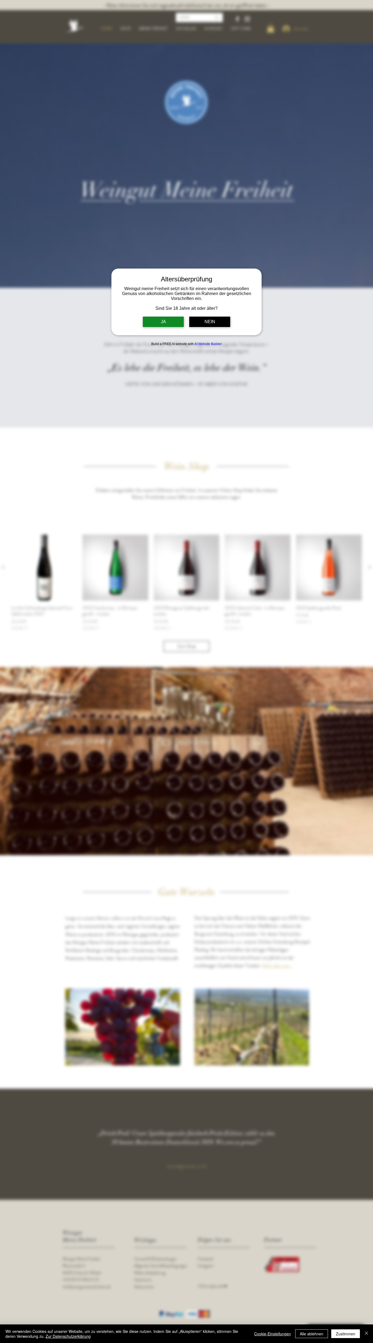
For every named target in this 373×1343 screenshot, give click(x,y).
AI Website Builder (208, 344)
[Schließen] (366, 1334)
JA (163, 321)
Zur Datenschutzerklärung (68, 1336)
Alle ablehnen (311, 1333)
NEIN (210, 321)
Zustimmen (345, 1333)
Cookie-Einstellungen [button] (272, 1333)
